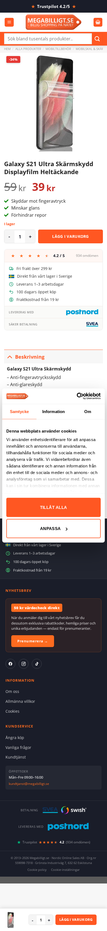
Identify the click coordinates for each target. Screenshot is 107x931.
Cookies (12, 711)
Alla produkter (28, 49)
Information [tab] (53, 411)
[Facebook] (10, 664)
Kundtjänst (15, 757)
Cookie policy (37, 870)
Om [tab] (87, 411)
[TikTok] (37, 664)
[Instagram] (24, 664)
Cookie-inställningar (65, 870)
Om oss (12, 691)
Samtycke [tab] (19, 411)
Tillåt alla (53, 507)
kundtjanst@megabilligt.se (29, 783)
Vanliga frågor (18, 747)
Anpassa (50, 528)
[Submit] (97, 38)
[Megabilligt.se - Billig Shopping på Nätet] (53, 22)
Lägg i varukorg (70, 236)
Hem (7, 49)
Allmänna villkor (20, 701)
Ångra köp (14, 737)
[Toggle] (9, 357)
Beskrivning (29, 356)
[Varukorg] (98, 22)
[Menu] (9, 22)
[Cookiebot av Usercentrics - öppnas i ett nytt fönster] (77, 396)
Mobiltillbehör (58, 49)
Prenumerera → (32, 641)
